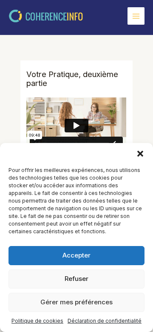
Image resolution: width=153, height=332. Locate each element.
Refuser (76, 279)
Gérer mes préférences (76, 302)
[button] (140, 153)
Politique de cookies (37, 321)
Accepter (76, 255)
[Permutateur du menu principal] (136, 15)
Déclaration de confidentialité (105, 321)
